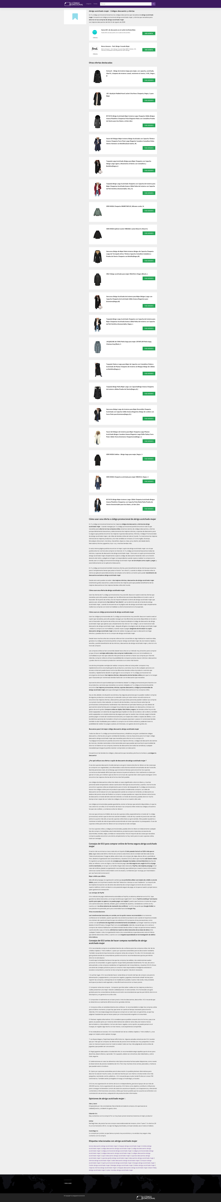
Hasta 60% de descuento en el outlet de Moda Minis (118, 30)
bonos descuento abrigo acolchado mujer (103, 1146)
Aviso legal (68, 1183)
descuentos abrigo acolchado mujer (141, 1158)
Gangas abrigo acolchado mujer (144, 1163)
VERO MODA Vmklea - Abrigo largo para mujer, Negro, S (124, 454)
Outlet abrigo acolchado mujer (99, 1165)
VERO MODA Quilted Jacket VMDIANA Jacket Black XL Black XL (127, 229)
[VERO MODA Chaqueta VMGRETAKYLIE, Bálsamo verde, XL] (98, 212)
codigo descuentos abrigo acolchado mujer (116, 1148)
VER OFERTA (148, 80)
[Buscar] (153, 4)
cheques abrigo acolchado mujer (129, 1146)
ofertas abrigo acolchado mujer (99, 1161)
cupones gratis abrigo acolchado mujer (115, 1158)
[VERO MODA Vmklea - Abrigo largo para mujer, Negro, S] (98, 460)
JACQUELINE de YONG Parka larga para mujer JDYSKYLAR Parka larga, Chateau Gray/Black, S (129, 343)
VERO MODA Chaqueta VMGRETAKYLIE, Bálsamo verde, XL (125, 206)
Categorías (88, 3)
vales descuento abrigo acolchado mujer (125, 1161)
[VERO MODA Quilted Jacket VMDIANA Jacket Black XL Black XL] (98, 234)
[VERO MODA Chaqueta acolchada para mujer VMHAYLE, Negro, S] (98, 483)
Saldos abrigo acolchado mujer (144, 1165)
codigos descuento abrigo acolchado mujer (116, 1153)
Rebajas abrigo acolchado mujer (122, 1165)
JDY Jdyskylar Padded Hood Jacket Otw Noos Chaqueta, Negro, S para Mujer (129, 94)
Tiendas (95, 3)
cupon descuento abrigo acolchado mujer (116, 1156)
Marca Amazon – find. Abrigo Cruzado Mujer (115, 46)
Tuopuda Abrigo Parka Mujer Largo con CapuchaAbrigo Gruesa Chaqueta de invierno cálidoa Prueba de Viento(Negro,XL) (130, 388)
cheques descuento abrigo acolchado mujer (132, 1168)
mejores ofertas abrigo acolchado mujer (102, 1168)
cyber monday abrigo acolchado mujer (119, 1170)
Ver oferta (149, 33)
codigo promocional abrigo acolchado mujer (117, 1151)
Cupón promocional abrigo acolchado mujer (117, 1163)
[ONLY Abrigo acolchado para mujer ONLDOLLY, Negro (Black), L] (98, 280)
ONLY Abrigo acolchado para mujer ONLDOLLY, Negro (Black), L (127, 274)
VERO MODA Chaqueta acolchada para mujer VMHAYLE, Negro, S (127, 477)
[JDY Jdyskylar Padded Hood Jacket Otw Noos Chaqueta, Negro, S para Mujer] (98, 99)
